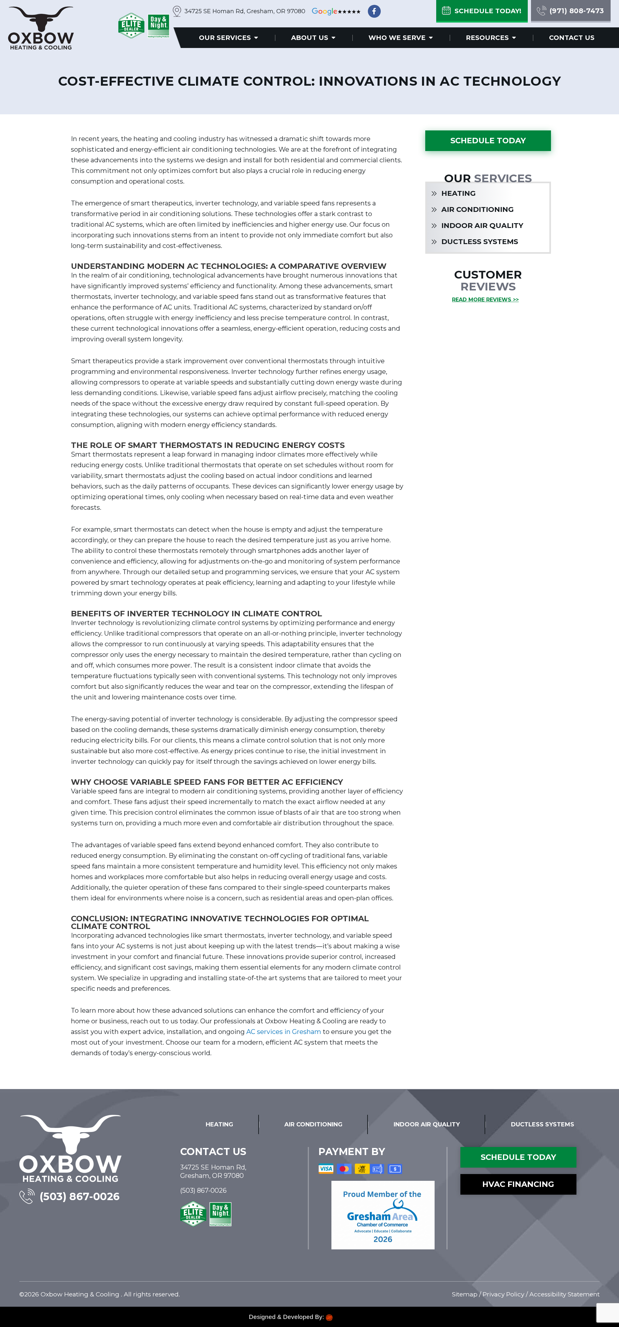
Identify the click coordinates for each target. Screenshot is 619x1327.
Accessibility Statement (564, 1294)
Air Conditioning (477, 209)
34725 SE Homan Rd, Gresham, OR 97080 (244, 11)
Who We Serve (397, 38)
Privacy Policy (503, 1294)
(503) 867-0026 (80, 1196)
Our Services (225, 38)
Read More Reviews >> (485, 300)
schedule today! (488, 11)
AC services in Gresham (283, 1032)
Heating (458, 193)
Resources (487, 38)
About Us (309, 38)
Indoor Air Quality (482, 225)
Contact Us (571, 38)
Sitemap (464, 1294)
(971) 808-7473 (576, 11)
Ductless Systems (479, 241)
